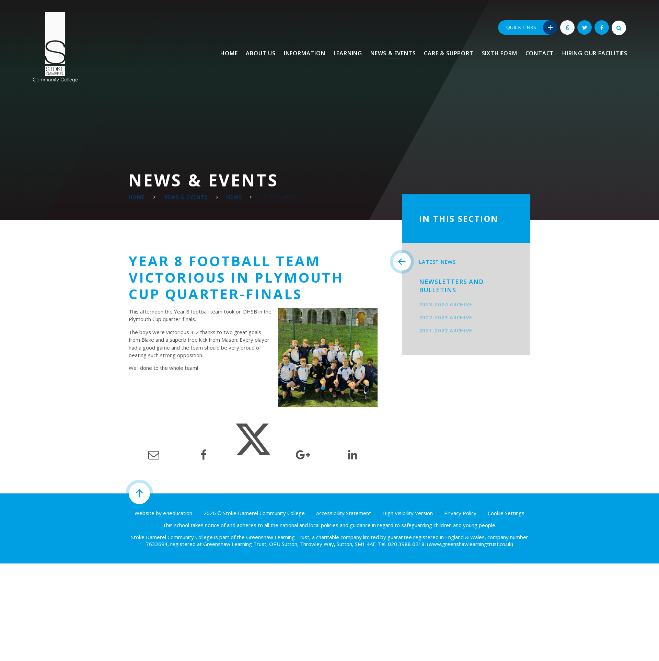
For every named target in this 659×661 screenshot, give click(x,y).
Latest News (279, 197)
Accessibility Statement (343, 513)
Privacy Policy (460, 513)
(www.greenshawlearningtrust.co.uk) (469, 543)
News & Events (185, 197)
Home (137, 197)
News (234, 197)
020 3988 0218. (407, 543)
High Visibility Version (407, 513)
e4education (177, 513)
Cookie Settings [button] (506, 513)
